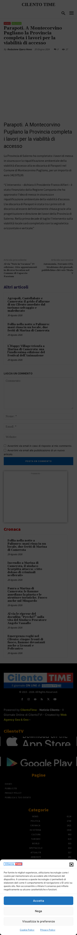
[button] (71, 864)
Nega (38, 911)
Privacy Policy (47, 929)
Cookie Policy (27, 929)
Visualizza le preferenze (38, 921)
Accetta (38, 900)
